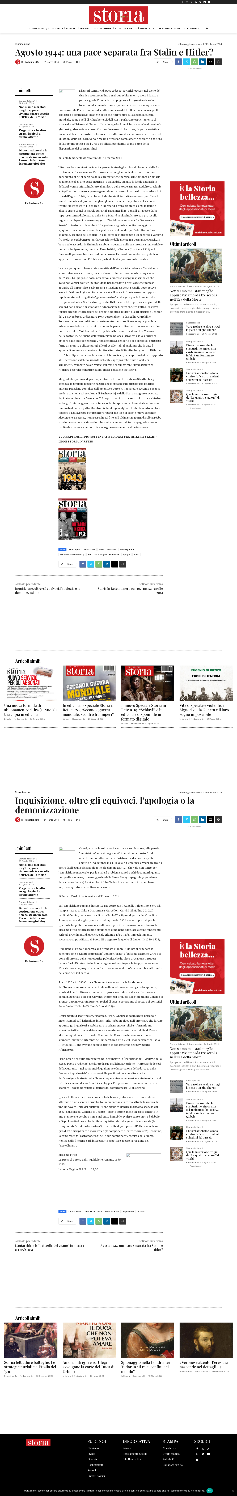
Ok (209, 1490)
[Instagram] (187, 2)
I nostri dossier (96, 1476)
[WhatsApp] (194, 61)
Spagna (126, 554)
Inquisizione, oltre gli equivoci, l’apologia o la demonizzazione (47, 590)
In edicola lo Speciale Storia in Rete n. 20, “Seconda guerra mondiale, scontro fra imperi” (89, 710)
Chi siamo (93, 1448)
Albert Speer (75, 549)
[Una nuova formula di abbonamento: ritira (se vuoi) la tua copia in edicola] (30, 683)
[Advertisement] (89, 626)
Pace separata (127, 549)
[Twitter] (191, 2)
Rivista (91, 1453)
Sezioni (92, 1470)
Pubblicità (168, 1459)
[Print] (218, 61)
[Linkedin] (196, 2)
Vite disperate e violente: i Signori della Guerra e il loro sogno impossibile (204, 710)
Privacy (127, 1448)
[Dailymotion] (204, 2)
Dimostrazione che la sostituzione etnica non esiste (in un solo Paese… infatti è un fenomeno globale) (33, 157)
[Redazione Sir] (18, 62)
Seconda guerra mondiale (106, 554)
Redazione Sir (31, 62)
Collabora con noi (173, 1465)
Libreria (92, 1459)
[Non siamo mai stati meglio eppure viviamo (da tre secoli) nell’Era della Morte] (196, 266)
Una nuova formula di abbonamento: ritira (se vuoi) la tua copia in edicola (30, 710)
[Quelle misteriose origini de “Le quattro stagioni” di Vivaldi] (176, 396)
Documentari (95, 1465)
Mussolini (111, 549)
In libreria (184, 719)
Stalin (136, 554)
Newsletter (169, 1448)
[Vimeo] (200, 2)
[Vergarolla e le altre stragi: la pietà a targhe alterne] (176, 328)
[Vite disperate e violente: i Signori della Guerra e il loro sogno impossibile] (206, 683)
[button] (207, 28)
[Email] (210, 61)
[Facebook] (183, 2)
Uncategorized (26, 124)
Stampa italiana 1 (27, 101)
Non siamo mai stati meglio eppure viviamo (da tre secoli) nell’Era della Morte (34, 112)
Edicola (7, 719)
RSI (89, 554)
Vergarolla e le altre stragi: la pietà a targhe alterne (32, 133)
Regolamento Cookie (135, 1453)
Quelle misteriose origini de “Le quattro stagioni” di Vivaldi (202, 397)
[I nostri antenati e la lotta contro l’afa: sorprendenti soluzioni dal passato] (176, 375)
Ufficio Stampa (171, 1453)
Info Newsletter (132, 1459)
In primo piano (22, 44)
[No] (232, 1491)
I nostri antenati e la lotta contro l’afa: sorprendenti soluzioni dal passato (202, 376)
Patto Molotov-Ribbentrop (72, 554)
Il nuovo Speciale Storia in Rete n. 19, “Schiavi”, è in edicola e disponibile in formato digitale (143, 712)
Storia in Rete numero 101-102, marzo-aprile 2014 (130, 590)
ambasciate (89, 549)
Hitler (101, 549)
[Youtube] (209, 2)
